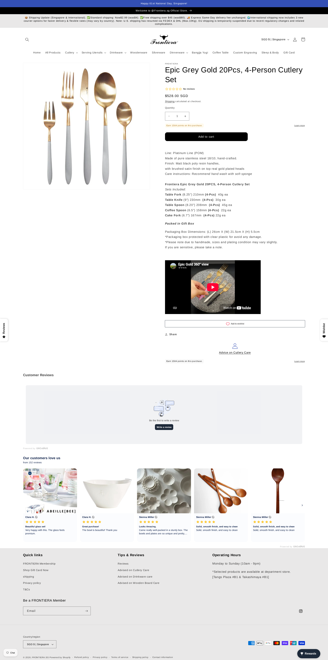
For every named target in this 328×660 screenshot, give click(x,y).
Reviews (123, 563)
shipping (28, 576)
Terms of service (119, 657)
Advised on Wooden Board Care (138, 582)
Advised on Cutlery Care (133, 570)
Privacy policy (32, 582)
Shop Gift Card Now (36, 570)
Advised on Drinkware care (135, 576)
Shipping (170, 101)
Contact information (162, 657)
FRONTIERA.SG (40, 657)
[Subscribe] (86, 611)
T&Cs (26, 589)
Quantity (170, 107)
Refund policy (81, 657)
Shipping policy (140, 657)
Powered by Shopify (60, 657)
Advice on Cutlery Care (235, 352)
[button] (27, 39)
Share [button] (173, 334)
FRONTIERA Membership (39, 563)
